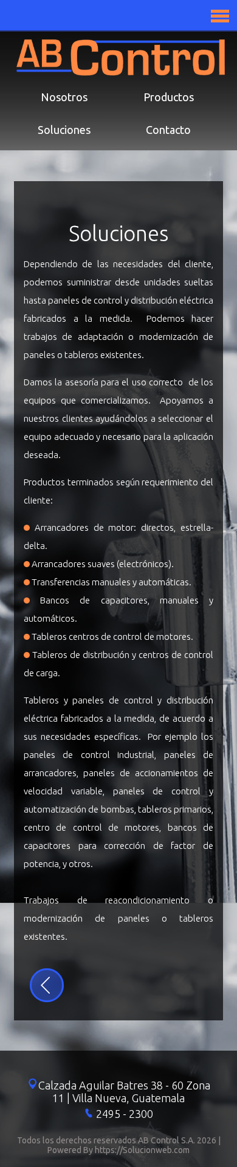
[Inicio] (120, 72)
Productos (168, 97)
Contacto (168, 130)
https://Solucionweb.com (142, 1150)
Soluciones (64, 130)
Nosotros (64, 97)
